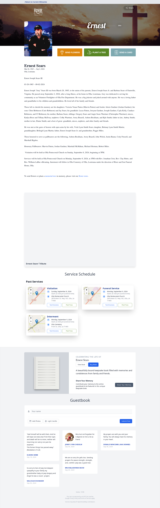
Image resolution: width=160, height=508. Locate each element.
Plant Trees (69, 305)
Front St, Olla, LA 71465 (59, 327)
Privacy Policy (74, 498)
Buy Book (93, 365)
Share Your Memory (124, 385)
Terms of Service (86, 498)
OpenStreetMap (82, 502)
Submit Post (126, 421)
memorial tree (50, 176)
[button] (36, 293)
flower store (83, 176)
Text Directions (54, 305)
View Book (81, 365)
